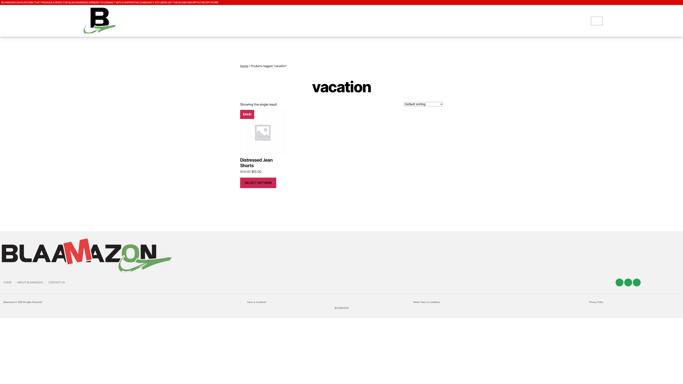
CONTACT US (56, 282)
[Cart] (597, 21)
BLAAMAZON (342, 308)
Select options (258, 183)
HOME (8, 282)
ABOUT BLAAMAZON (30, 282)
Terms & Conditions (256, 302)
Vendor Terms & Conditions (426, 302)
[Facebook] (619, 282)
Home (244, 66)
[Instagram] (637, 282)
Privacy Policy (596, 302)
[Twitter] (628, 282)
